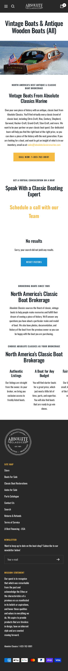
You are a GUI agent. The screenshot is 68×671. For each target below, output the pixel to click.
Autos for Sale (10, 490)
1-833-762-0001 (25, 646)
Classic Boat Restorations (15, 483)
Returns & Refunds (12, 516)
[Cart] (62, 6)
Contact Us (9, 503)
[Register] (58, 559)
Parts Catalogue (11, 496)
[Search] (13, 6)
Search (7, 509)
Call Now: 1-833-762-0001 (34, 156)
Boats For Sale (10, 477)
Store (6, 470)
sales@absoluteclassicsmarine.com (44, 145)
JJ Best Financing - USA (14, 529)
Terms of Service (12, 522)
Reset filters (34, 261)
